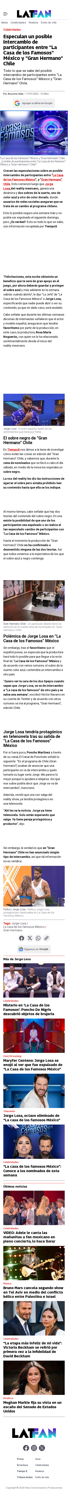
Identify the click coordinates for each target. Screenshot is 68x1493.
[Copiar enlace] (46, 938)
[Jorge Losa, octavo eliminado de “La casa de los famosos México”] (34, 1091)
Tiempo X (25, 1471)
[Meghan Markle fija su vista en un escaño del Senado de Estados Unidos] (34, 1378)
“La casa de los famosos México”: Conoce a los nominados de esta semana (32, 1170)
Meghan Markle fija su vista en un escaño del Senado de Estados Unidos (32, 1406)
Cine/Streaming (12, 1055)
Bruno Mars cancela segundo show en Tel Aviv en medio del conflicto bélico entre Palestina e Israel (33, 1292)
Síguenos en (36, 949)
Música (7, 1283)
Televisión (9, 1111)
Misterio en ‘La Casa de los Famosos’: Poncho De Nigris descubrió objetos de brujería (28, 1009)
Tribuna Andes (25, 1477)
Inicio (4, 22)
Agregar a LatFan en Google (33, 104)
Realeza (33, 22)
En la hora (25, 1465)
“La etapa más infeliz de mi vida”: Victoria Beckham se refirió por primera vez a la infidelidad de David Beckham (32, 1349)
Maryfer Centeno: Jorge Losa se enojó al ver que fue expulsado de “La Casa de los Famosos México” (32, 1064)
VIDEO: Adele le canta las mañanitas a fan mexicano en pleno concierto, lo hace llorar (29, 1237)
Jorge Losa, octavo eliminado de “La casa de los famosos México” (31, 1117)
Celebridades (18, 22)
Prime (25, 1459)
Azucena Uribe (15, 93)
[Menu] (5, 14)
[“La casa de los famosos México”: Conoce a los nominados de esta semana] (34, 1142)
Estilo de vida (48, 22)
